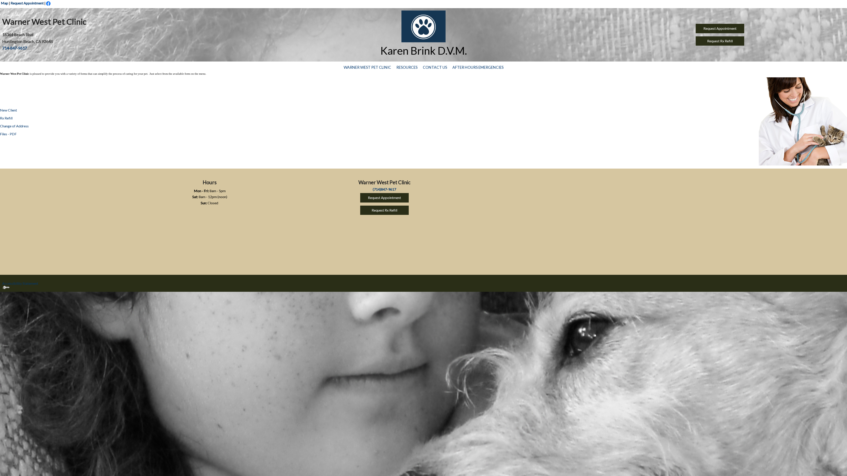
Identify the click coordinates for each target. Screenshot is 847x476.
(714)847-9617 (384, 189)
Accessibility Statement (20, 283)
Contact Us (435, 67)
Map (4, 3)
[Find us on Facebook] (48, 3)
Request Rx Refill (720, 41)
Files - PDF (8, 134)
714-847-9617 (14, 48)
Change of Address (14, 126)
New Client (8, 110)
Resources (407, 67)
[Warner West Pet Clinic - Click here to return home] (423, 26)
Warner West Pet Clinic (367, 67)
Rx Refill (6, 118)
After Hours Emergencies (478, 67)
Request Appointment (27, 3)
